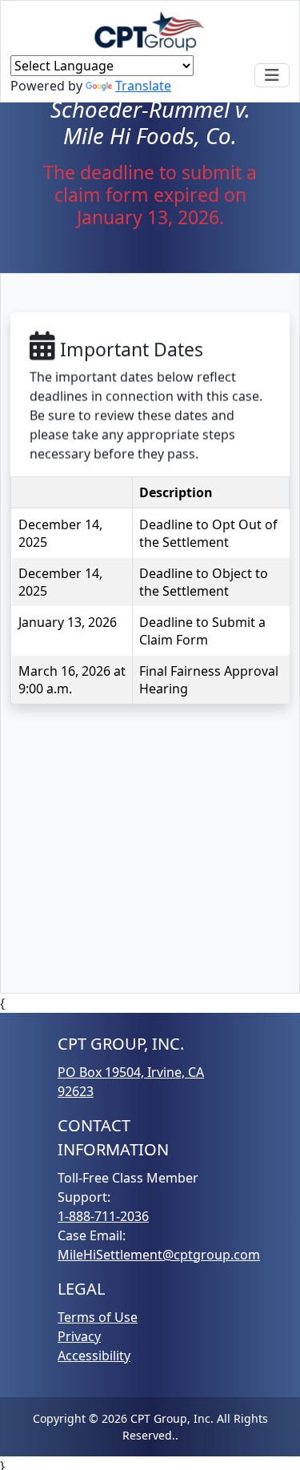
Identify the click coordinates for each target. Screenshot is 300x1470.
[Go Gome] (150, 31)
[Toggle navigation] (272, 75)
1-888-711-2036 (103, 1216)
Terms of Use (98, 1317)
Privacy (79, 1336)
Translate (143, 85)
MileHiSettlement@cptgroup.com (159, 1254)
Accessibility (94, 1355)
